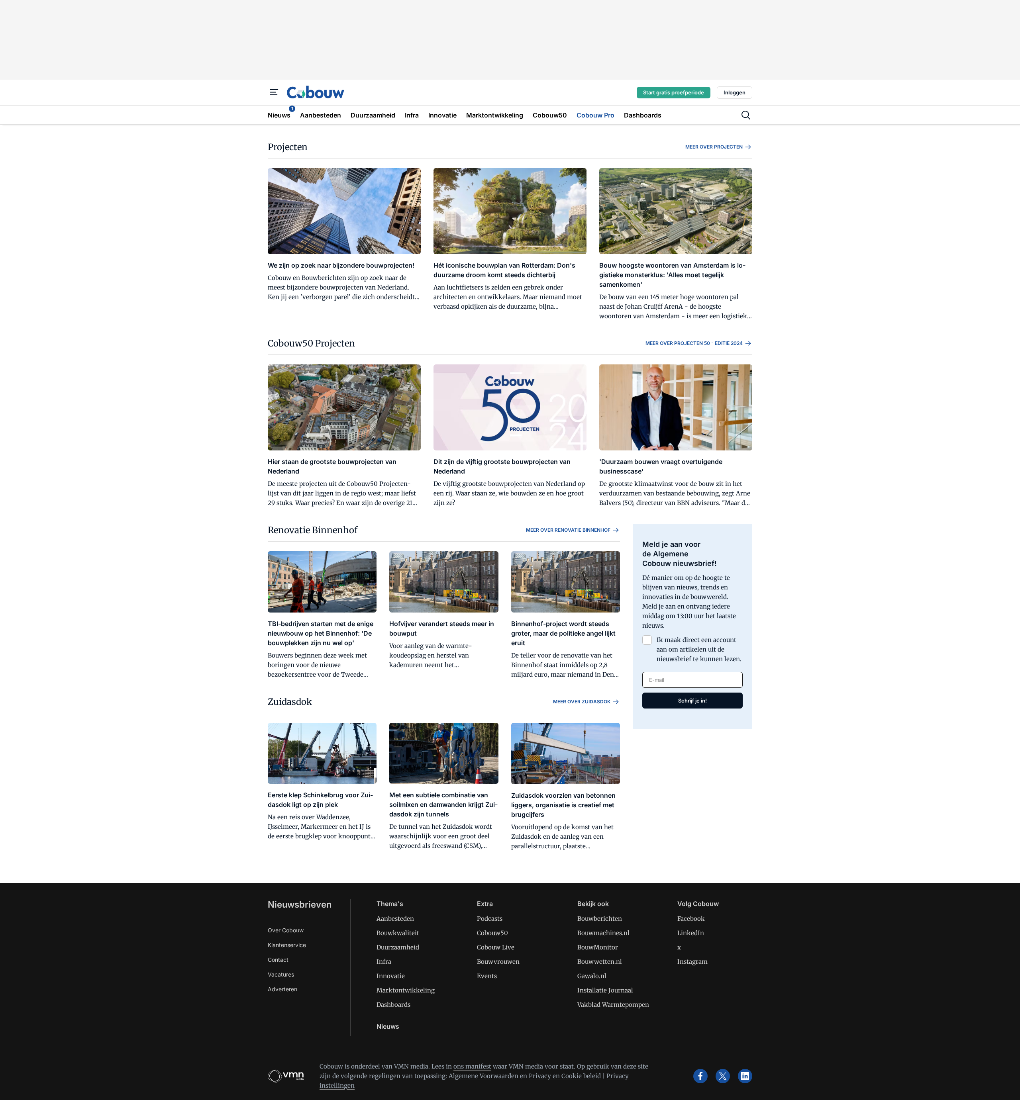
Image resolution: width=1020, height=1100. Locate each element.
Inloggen (734, 92)
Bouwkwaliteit (398, 933)
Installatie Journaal (605, 990)
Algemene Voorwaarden (483, 1076)
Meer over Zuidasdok (581, 702)
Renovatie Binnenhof (312, 530)
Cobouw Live (495, 947)
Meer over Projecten (714, 147)
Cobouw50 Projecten (311, 343)
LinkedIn (690, 933)
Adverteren (282, 989)
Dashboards (393, 1004)
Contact (278, 959)
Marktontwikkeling (406, 990)
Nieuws (388, 1026)
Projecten (288, 147)
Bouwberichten (599, 918)
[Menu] (274, 92)
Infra (384, 961)
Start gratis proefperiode (673, 92)
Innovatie (391, 976)
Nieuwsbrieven (300, 904)
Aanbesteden (395, 918)
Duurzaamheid (398, 947)
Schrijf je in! (692, 700)
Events (487, 976)
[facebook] (700, 1076)
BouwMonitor (597, 947)
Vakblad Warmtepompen (613, 1004)
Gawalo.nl (591, 976)
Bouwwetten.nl (599, 961)
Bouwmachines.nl (603, 933)
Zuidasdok (290, 701)
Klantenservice (287, 944)
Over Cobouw (286, 930)
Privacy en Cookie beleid (565, 1076)
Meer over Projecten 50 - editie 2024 (694, 343)
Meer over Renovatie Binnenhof (568, 530)
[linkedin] (745, 1076)
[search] (746, 115)
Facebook (691, 918)
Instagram (692, 961)
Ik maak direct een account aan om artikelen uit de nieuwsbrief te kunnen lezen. (699, 649)
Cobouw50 (492, 933)
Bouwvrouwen (498, 961)
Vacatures (281, 974)
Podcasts (489, 918)
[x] (723, 1076)
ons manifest (472, 1066)
